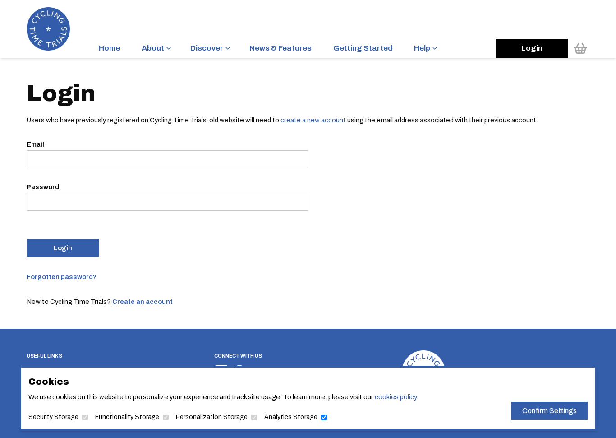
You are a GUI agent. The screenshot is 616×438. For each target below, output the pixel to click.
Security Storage (53, 417)
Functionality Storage (127, 417)
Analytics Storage (290, 417)
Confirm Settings (549, 411)
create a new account (313, 120)
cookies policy (395, 397)
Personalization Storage (212, 417)
